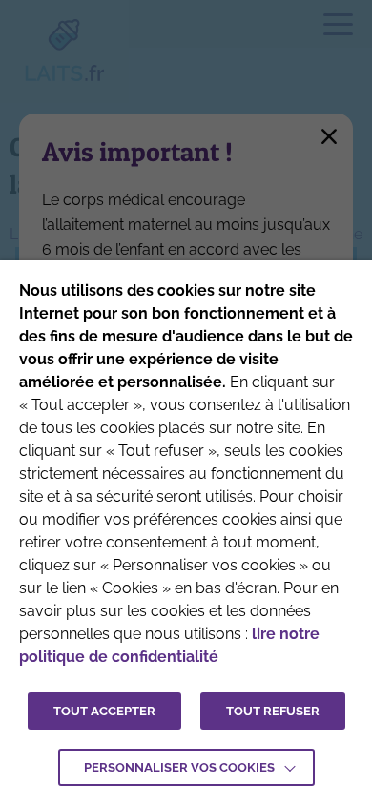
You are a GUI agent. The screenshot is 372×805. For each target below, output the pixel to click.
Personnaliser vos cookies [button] (179, 767)
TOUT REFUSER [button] (273, 711)
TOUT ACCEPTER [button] (104, 711)
